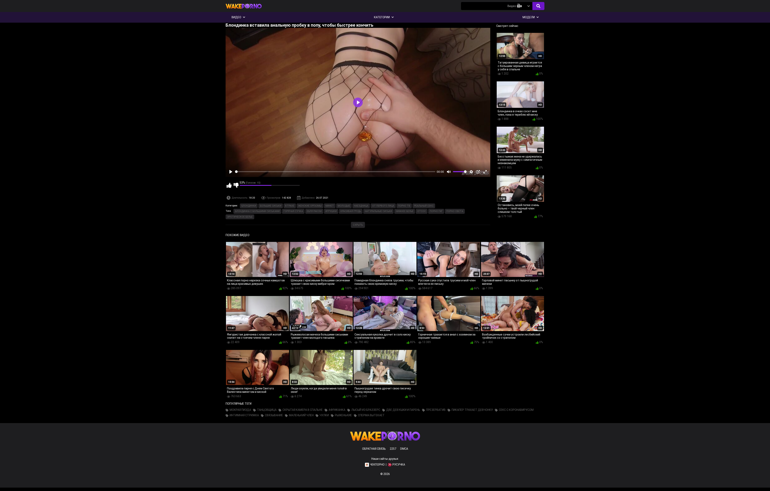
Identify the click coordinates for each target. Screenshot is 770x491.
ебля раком (314, 211)
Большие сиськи (270, 205)
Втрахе (289, 205)
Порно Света (454, 211)
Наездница (361, 205)
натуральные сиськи (378, 211)
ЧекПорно (377, 464)
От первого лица (383, 205)
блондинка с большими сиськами (257, 211)
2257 (393, 448)
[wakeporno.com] (244, 9)
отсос (421, 211)
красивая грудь (350, 211)
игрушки (331, 211)
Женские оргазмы (310, 205)
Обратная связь (374, 448)
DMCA (404, 448)
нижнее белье (404, 211)
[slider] (335, 172)
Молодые (344, 205)
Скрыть (358, 224)
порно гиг (436, 211)
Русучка (398, 464)
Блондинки (248, 205)
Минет (329, 205)
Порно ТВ (404, 205)
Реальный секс (424, 205)
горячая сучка (293, 211)
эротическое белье (240, 216)
